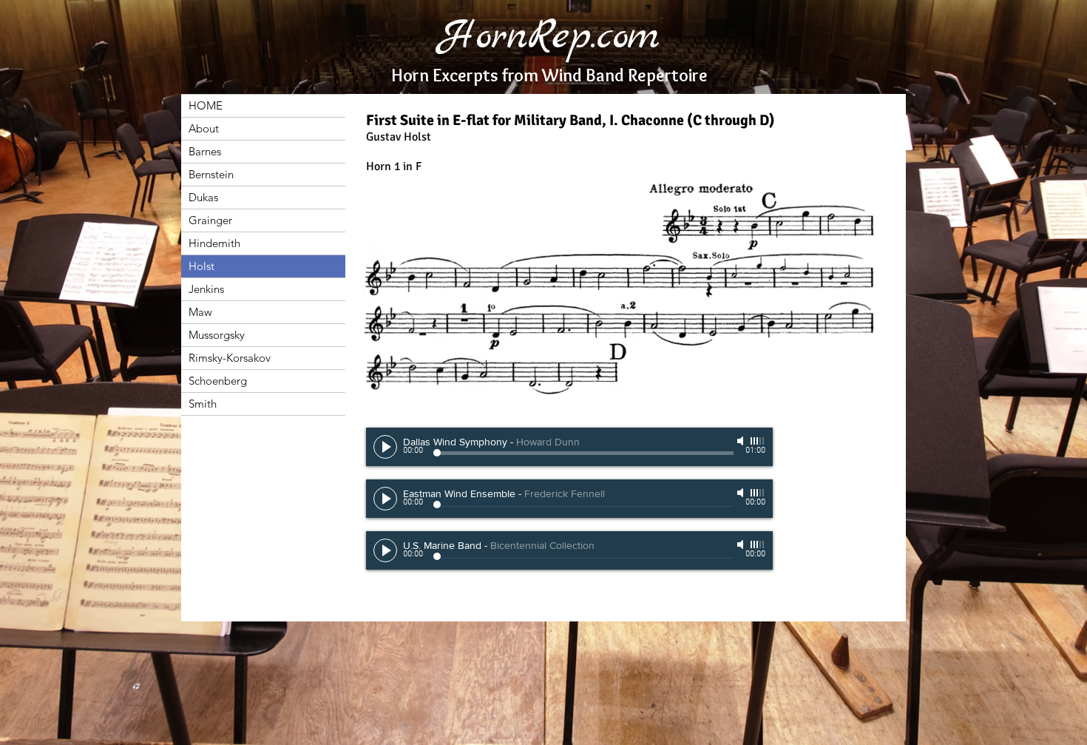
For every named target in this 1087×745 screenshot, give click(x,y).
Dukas (203, 197)
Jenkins (206, 289)
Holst (201, 266)
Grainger (210, 220)
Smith (203, 404)
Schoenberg (218, 381)
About (204, 128)
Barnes (205, 151)
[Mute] (741, 441)
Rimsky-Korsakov (230, 358)
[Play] (385, 446)
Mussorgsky (217, 335)
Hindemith (214, 243)
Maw (200, 312)
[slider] (758, 441)
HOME (206, 105)
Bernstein (211, 174)
